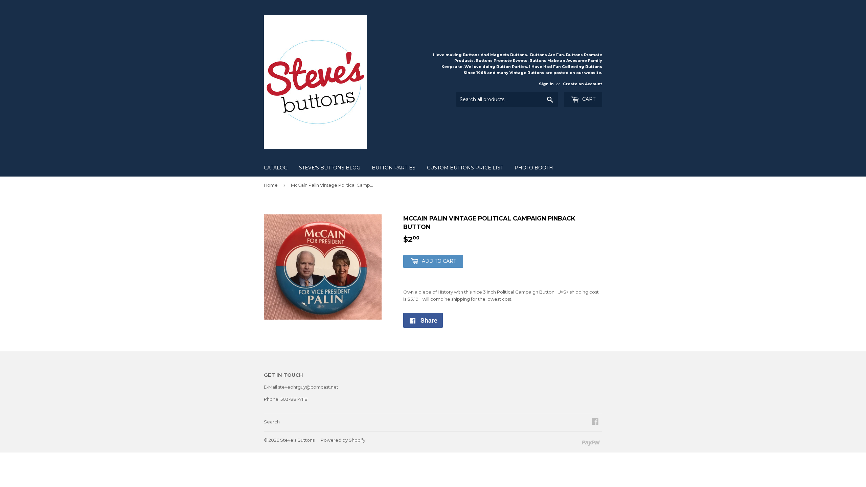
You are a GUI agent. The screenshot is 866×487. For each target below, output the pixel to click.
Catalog (276, 168)
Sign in (546, 84)
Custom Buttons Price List (465, 168)
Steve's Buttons (297, 440)
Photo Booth (534, 168)
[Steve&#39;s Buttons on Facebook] (595, 422)
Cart (588, 99)
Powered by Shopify (343, 440)
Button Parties (393, 168)
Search (272, 421)
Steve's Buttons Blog (329, 168)
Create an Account (582, 84)
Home (271, 185)
